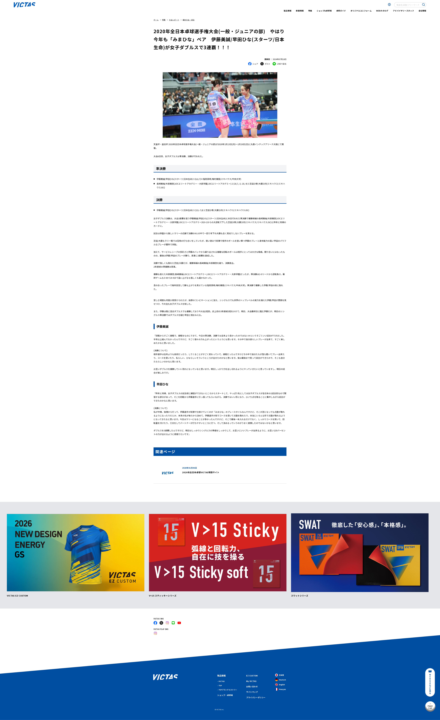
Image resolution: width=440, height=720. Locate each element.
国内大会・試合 (188, 20)
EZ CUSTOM (252, 675)
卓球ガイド (341, 10)
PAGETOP (430, 707)
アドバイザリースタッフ (403, 10)
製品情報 (287, 10)
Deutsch (282, 680)
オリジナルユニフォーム (361, 10)
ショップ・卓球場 (225, 695)
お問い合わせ (252, 686)
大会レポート (174, 20)
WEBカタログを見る (430, 684)
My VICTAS (251, 681)
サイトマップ (252, 692)
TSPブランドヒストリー (228, 690)
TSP (220, 685)
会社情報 (422, 10)
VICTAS (222, 681)
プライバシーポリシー (255, 697)
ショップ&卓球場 (324, 10)
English (282, 684)
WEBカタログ (382, 10)
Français (282, 689)
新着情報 (300, 10)
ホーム (156, 20)
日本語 (281, 675)
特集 (310, 10)
